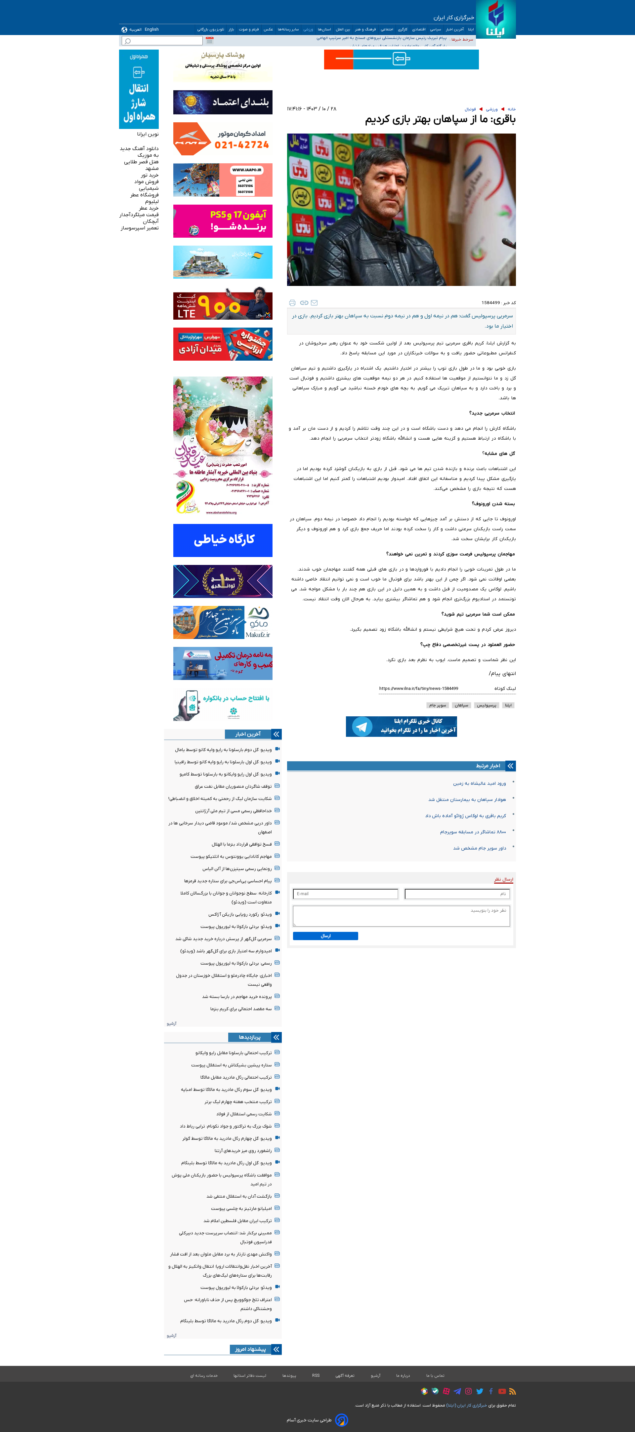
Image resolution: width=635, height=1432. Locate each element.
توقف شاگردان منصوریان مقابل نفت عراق (233, 786)
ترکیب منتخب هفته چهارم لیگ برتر (238, 1102)
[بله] (433, 1392)
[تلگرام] (455, 1392)
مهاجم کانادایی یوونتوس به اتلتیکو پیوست (231, 856)
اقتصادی (419, 29)
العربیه (135, 29)
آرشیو (171, 1023)
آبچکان (151, 221)
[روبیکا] (423, 1392)
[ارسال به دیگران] (314, 302)
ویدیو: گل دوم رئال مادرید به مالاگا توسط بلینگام (226, 1321)
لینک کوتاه (505, 689)
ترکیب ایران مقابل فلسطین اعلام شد (237, 1221)
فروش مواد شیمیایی (146, 185)
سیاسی (436, 29)
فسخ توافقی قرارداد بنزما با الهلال (242, 844)
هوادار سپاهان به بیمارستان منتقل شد (467, 800)
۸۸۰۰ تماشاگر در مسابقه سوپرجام (473, 832)
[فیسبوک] (489, 1392)
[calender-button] (210, 40)
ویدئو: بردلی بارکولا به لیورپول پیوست (236, 927)
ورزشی (308, 29)
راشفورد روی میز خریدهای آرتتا (243, 1151)
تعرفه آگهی (345, 1375)
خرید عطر (149, 208)
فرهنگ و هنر (365, 29)
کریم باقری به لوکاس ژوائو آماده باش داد (465, 816)
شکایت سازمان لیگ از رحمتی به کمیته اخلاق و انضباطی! (220, 799)
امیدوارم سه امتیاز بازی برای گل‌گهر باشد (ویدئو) (226, 951)
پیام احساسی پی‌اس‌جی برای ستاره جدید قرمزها (228, 881)
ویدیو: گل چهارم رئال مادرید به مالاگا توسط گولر (227, 1138)
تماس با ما (435, 1375)
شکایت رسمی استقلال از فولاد (244, 1114)
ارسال (326, 936)
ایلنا (471, 29)
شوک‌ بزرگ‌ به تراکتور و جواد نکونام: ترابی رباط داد (226, 1126)
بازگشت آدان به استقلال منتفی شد (239, 1196)
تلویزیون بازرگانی (210, 29)
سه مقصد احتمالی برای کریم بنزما (241, 1009)
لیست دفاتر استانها (250, 1375)
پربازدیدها (250, 1037)
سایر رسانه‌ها (288, 29)
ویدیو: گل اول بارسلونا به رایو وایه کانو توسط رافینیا (223, 762)
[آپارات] (444, 1392)
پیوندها (289, 1375)
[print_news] (292, 302)
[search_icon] (128, 42)
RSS (315, 1375)
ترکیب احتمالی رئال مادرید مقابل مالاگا (236, 1077)
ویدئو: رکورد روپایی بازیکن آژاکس (240, 914)
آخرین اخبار (455, 29)
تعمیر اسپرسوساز (140, 228)
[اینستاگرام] (467, 1392)
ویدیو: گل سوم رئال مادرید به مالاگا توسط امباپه (226, 1090)
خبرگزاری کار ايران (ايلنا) (466, 1405)
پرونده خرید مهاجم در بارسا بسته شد (237, 997)
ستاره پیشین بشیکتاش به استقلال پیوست (231, 1065)
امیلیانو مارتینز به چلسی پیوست (241, 1209)
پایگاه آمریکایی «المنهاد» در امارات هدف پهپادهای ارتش (398, 39)
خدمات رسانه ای (204, 1375)
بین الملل (343, 29)
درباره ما (403, 1375)
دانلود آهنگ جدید (139, 148)
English (152, 29)
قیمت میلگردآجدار (139, 215)
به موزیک (148, 155)
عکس (269, 29)
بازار (231, 29)
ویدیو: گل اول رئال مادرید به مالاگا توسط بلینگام (226, 1163)
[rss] (511, 1392)
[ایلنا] (496, 19)
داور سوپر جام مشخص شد (479, 848)
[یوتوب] (500, 1392)
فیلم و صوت (249, 29)
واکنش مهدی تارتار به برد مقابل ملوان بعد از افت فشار (221, 1254)
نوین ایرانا (148, 134)
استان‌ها (324, 29)
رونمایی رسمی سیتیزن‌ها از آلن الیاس (237, 869)
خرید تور (150, 175)
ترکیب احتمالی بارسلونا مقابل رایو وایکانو (233, 1053)
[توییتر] (478, 1392)
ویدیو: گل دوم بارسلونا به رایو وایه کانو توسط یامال (223, 750)
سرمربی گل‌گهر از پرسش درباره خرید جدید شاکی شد (223, 939)
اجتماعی (387, 29)
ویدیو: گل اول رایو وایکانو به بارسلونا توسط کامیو (226, 774)
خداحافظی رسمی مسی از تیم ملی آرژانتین (233, 811)
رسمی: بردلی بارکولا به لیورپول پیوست (236, 963)
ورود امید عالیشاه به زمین (479, 783)
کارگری (403, 29)
